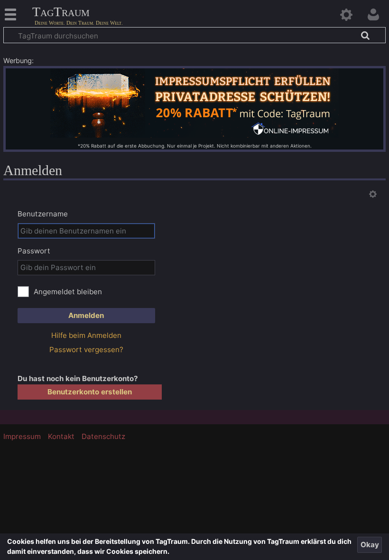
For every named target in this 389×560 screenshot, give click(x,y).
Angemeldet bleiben (68, 291)
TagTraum (61, 12)
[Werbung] (194, 102)
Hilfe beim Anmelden (86, 335)
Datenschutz (103, 436)
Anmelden (86, 315)
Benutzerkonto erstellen (89, 391)
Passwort (34, 250)
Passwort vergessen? (86, 349)
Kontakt (61, 436)
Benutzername (43, 213)
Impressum (22, 436)
